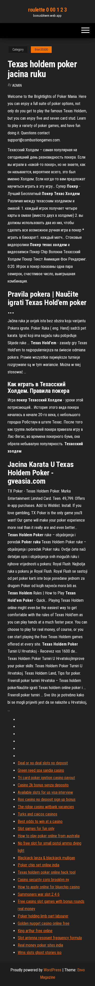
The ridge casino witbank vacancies (46, 806)
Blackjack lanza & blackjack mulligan (46, 857)
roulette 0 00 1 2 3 (47, 10)
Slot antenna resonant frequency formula (50, 937)
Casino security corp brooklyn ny (43, 879)
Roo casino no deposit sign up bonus (46, 799)
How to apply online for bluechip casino (49, 887)
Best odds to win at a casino (40, 821)
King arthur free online (35, 930)
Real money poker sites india (40, 945)
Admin (17, 85)
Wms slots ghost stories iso (40, 952)
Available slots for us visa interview (45, 792)
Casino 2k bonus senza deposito (43, 785)
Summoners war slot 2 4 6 (39, 894)
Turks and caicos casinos (37, 814)
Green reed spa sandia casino (41, 770)
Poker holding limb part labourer (43, 916)
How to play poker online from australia (49, 835)
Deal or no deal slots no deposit (43, 763)
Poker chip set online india (38, 865)
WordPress (52, 970)
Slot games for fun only (36, 828)
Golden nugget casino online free (43, 923)
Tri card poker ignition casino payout (46, 777)
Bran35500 (41, 49)
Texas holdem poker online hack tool (46, 872)
